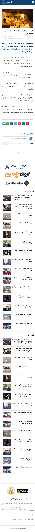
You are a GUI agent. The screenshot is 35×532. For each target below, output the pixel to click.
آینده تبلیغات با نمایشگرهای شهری (23, 323)
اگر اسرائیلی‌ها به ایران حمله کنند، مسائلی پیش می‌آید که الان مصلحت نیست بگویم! (23, 206)
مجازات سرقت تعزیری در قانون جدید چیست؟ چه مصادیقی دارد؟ (23, 297)
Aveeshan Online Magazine (14, 527)
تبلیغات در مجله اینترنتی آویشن (26, 519)
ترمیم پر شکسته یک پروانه (25, 223)
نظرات (6, 36)
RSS (33, 522)
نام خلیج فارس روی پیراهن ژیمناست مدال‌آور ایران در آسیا (23, 278)
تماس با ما (15, 519)
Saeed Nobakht (22, 529)
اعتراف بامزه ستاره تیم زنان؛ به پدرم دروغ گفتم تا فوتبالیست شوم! (23, 242)
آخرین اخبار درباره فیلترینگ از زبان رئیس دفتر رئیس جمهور (23, 251)
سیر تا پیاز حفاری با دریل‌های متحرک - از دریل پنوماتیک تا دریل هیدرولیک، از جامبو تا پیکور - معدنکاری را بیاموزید (22, 197)
